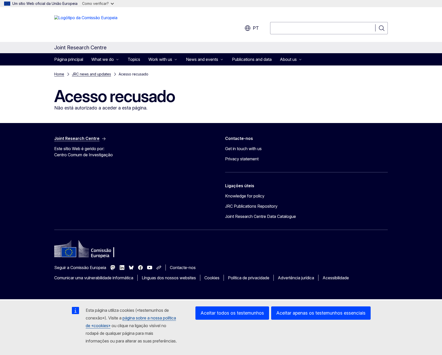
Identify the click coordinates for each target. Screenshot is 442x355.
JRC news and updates (91, 74)
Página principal (68, 59)
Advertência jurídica (296, 277)
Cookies (211, 277)
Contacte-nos (183, 267)
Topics (134, 59)
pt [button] (256, 28)
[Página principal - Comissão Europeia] (85, 25)
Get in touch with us (243, 148)
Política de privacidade (248, 277)
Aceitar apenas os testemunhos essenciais (321, 313)
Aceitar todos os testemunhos (232, 313)
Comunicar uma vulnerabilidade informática (93, 277)
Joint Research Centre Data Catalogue (260, 216)
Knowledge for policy (244, 195)
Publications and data (252, 59)
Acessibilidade (336, 277)
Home (59, 74)
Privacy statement (242, 158)
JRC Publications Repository (251, 206)
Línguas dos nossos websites (169, 277)
